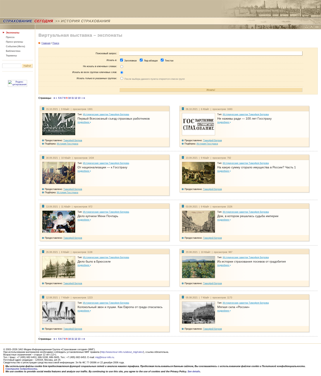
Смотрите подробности (21, 368)
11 (72, 98)
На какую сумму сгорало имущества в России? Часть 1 (256, 167)
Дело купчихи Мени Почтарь (98, 216)
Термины (11, 55)
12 (75, 98)
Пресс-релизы (14, 41)
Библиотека (13, 51)
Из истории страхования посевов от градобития (251, 261)
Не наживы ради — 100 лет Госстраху (244, 118)
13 (79, 98)
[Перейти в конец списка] (84, 98)
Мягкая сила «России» (233, 307)
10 (69, 98)
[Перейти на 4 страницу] (56, 98)
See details (194, 371)
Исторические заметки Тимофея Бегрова (106, 114)
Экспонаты (12, 32)
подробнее (84, 122)
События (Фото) (15, 46)
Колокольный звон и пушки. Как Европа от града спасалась (120, 307)
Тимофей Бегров (72, 140)
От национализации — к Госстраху (102, 167)
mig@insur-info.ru (104, 357)
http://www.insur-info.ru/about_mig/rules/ (122, 352)
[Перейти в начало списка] (54, 98)
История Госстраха (67, 143)
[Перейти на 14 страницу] (82, 98)
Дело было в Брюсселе (94, 261)
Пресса (10, 37)
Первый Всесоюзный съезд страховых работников (114, 118)
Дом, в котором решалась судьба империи (247, 216)
